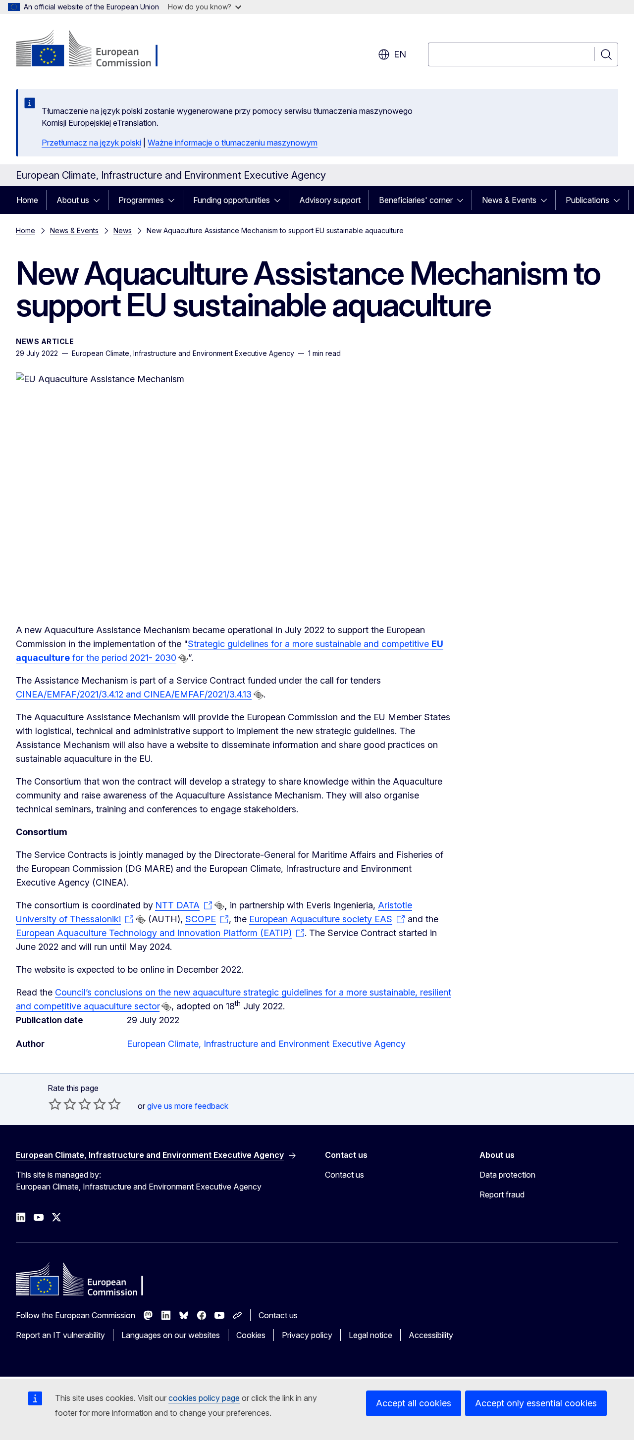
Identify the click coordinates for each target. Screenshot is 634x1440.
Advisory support (330, 200)
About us (72, 200)
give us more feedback (187, 1106)
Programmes (141, 200)
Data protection (507, 1175)
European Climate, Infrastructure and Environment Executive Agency (266, 1044)
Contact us (344, 1175)
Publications (587, 200)
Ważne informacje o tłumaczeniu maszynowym (232, 143)
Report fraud (502, 1194)
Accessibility (431, 1335)
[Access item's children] (99, 200)
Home (27, 200)
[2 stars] (62, 1103)
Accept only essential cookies (536, 1403)
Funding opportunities (231, 200)
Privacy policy (307, 1335)
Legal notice (370, 1335)
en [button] (400, 54)
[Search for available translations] (183, 658)
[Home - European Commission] (96, 49)
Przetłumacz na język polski (91, 143)
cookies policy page (204, 1398)
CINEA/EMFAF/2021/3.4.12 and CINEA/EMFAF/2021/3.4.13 (134, 694)
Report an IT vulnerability (60, 1335)
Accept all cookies (413, 1403)
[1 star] (55, 1103)
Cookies (250, 1335)
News (122, 230)
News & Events (509, 200)
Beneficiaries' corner (416, 200)
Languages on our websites (170, 1335)
